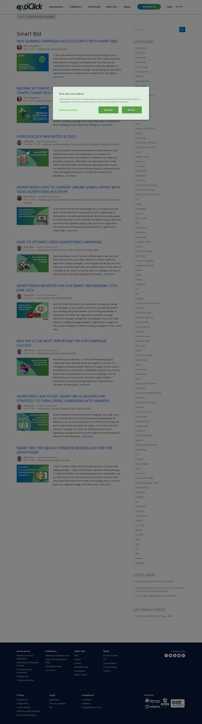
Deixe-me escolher (68, 110)
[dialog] (101, 103)
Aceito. (132, 110)
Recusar (108, 110)
